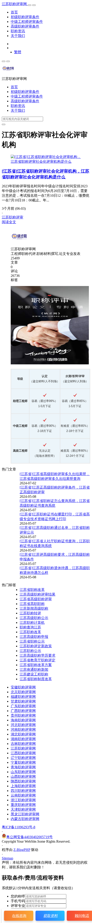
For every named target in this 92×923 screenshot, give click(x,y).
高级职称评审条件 (25, 26)
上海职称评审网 (23, 786)
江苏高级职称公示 (34, 618)
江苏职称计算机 (32, 622)
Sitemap (7, 858)
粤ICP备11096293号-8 (18, 827)
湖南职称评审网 (23, 739)
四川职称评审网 (23, 791)
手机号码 (18, 901)
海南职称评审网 (23, 720)
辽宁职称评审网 (23, 758)
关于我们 (18, 36)
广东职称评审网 (23, 706)
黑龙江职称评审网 (25, 814)
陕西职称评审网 (23, 781)
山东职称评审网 (23, 772)
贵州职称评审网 (23, 715)
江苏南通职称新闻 (34, 669)
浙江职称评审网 (23, 800)
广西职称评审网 (23, 711)
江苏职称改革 (30, 632)
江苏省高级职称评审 (36, 599)
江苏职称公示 (30, 651)
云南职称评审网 (23, 795)
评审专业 (18, 906)
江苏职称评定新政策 (36, 646)
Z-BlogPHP (21, 850)
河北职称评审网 (23, 725)
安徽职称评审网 (23, 687)
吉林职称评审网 (23, 744)
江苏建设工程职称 (34, 674)
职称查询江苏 (30, 627)
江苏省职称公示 (32, 641)
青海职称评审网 (23, 767)
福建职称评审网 (23, 697)
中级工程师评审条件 (27, 22)
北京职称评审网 (23, 692)
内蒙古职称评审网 (25, 819)
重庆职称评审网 (23, 805)
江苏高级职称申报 (34, 637)
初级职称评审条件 (25, 17)
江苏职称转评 (30, 613)
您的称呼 (18, 896)
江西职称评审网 (23, 753)
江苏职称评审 (12, 217)
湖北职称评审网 (23, 734)
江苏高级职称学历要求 (37, 655)
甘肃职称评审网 (23, 701)
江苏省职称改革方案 (36, 665)
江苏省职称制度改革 (36, 679)
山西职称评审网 (23, 776)
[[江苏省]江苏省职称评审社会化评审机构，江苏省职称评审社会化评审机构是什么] (46, 161)
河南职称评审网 (23, 729)
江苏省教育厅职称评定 (37, 660)
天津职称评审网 (23, 809)
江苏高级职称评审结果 (37, 594)
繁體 (17, 52)
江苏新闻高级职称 (34, 608)
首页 (14, 12)
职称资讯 (18, 31)
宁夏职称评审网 (23, 762)
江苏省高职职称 (32, 604)
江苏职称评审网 (15, 4)
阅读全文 (9, 222)
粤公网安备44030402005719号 (29, 837)
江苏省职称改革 (32, 590)
